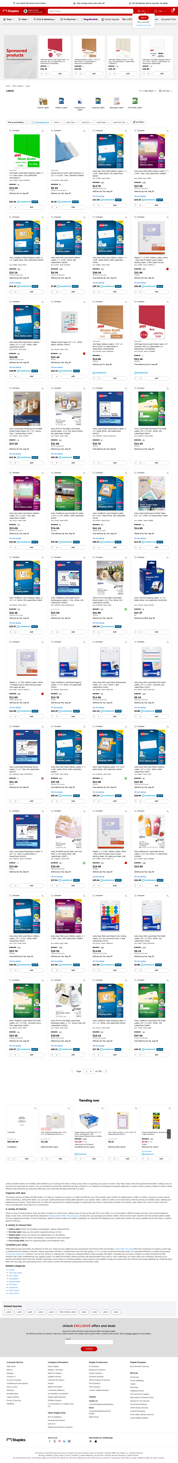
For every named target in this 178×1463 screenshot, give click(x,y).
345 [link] (60, 1032)
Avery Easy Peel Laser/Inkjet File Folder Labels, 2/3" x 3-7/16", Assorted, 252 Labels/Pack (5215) (150, 685)
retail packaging (72, 1216)
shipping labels (55, 1216)
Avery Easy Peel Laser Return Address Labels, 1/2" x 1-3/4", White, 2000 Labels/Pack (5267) (149, 769)
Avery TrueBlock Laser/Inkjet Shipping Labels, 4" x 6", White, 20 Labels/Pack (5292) (66, 685)
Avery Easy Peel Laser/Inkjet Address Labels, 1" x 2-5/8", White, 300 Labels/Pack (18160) (65, 260)
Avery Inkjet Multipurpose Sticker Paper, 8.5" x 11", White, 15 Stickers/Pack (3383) (151, 514)
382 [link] (60, 440)
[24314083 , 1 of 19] (21, 1120)
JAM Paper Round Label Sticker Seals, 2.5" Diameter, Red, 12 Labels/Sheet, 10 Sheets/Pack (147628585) (54, 62)
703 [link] (19, 609)
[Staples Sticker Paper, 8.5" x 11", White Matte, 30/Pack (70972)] (68, 322)
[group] (22, 1133)
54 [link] (101, 778)
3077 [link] (102, 863)
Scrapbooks (13, 1287)
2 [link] (101, 355)
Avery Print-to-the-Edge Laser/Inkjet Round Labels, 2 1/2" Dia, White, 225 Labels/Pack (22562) (107, 600)
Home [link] (8, 86)
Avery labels (13, 1276)
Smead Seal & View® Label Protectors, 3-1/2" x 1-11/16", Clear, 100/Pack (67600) (67, 174)
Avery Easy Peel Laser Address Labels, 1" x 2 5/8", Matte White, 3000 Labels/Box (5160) (110, 260)
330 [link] (60, 694)
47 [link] (143, 525)
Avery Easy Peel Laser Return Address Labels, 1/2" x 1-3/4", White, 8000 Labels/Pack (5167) (24, 938)
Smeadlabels (13, 1278)
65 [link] (101, 440)
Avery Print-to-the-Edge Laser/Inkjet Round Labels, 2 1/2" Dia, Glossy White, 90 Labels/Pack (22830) (67, 431)
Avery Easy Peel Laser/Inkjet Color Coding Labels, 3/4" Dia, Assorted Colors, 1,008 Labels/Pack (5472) (109, 938)
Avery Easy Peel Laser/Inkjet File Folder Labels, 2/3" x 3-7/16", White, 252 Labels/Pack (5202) (150, 938)
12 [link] (151, 66)
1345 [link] (144, 694)
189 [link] (102, 609)
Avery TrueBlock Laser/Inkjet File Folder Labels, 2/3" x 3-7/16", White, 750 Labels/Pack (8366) (150, 1023)
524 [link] (60, 354)
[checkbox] (40, 122)
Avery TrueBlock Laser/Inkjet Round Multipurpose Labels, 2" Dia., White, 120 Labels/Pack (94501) (67, 600)
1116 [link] (151, 1139)
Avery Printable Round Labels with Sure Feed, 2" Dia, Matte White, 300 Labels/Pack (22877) (66, 854)
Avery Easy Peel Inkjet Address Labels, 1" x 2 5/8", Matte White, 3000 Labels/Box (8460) (68, 769)
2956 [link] (144, 269)
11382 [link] (84, 1139)
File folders (13, 1284)
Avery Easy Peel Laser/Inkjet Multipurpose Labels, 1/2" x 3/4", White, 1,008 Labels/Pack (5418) (109, 685)
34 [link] (143, 609)
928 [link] (102, 1032)
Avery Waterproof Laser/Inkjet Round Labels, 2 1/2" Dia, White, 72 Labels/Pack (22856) (150, 854)
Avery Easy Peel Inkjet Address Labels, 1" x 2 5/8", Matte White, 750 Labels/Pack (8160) (110, 173)
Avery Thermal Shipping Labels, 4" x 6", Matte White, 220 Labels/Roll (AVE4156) (150, 599)
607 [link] (19, 354)
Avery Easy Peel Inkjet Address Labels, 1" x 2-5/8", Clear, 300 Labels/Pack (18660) (151, 172)
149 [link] (60, 863)
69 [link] (60, 184)
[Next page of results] (106, 1071)
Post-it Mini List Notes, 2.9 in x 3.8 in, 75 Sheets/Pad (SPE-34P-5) (122, 1133)
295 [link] (102, 694)
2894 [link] (19, 694)
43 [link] (60, 525)
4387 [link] (102, 182)
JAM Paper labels (15, 1273)
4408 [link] (60, 269)
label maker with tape (124, 1249)
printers (97, 1251)
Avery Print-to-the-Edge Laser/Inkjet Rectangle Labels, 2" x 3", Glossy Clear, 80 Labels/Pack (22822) (68, 1023)
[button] (131, 11)
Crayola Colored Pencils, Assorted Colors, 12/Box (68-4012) (156, 1133)
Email (68, 1339)
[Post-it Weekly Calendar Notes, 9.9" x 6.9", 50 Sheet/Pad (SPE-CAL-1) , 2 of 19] (55, 1120)
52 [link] (18, 440)
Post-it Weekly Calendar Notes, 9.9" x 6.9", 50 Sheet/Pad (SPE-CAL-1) (54, 1133)
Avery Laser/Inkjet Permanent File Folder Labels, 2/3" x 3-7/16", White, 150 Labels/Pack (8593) (150, 431)
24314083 (11, 1132)
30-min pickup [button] (98, 196)
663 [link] (102, 525)
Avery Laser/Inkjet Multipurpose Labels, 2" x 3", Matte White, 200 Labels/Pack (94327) (109, 431)
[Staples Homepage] (11, 11)
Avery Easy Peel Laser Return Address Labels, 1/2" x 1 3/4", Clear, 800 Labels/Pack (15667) (24, 515)
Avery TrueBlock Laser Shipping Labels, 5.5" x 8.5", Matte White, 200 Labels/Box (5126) (109, 515)
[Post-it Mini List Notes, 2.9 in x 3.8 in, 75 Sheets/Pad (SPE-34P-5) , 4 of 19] (122, 1120)
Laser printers (14, 1293)
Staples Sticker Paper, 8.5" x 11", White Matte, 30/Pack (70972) (66, 343)
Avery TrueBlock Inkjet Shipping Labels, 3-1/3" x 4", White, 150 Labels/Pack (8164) (109, 1022)
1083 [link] (60, 947)
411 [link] (19, 1032)
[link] (29, 3)
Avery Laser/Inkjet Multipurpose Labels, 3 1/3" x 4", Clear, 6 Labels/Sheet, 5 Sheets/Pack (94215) (25, 854)
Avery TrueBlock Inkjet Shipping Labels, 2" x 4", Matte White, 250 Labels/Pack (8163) (26, 258)
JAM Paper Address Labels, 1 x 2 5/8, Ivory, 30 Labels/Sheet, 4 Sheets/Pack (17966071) (121, 62)
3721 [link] (102, 269)
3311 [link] (19, 269)
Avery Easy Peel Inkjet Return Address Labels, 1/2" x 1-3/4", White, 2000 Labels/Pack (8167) (24, 344)
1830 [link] (102, 947)
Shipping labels (14, 1281)
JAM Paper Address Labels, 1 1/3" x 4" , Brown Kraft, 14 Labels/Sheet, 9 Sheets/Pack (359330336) (87, 62)
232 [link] (19, 525)
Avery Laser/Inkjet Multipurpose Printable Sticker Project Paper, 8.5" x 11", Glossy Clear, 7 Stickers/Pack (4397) (25, 431)
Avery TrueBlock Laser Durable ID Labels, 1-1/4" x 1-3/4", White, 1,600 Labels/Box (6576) (67, 515)
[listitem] (55, 56)
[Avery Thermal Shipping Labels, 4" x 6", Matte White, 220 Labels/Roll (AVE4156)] (151, 577)
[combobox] (90, 11)
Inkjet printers (14, 1290)
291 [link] (144, 440)
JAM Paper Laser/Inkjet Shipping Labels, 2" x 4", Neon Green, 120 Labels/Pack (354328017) (26, 175)
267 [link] (144, 778)
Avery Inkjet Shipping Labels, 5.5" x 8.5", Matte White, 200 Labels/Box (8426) (109, 768)
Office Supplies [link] (17, 86)
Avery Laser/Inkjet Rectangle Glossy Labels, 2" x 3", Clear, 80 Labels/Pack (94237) (24, 769)
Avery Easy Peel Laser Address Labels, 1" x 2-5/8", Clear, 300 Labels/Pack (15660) (68, 937)
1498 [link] (144, 182)
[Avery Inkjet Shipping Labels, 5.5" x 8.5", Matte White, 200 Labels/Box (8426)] (110, 746)
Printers (12, 1270)
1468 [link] (144, 863)
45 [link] (117, 66)
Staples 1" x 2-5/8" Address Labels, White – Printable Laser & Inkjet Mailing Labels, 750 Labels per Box (26, 685)
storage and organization (16, 1254)
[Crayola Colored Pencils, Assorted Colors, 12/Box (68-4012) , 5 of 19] (156, 1120)
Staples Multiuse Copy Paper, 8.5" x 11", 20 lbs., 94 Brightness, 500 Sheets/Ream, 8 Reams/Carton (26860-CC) (88, 1134)
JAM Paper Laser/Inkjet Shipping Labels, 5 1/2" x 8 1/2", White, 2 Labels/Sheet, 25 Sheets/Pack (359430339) (157, 62)
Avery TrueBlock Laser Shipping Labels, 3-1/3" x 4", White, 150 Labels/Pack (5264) (26, 599)
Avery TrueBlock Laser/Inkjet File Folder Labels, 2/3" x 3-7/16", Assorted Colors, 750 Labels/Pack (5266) (25, 1023)
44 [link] (18, 184)
